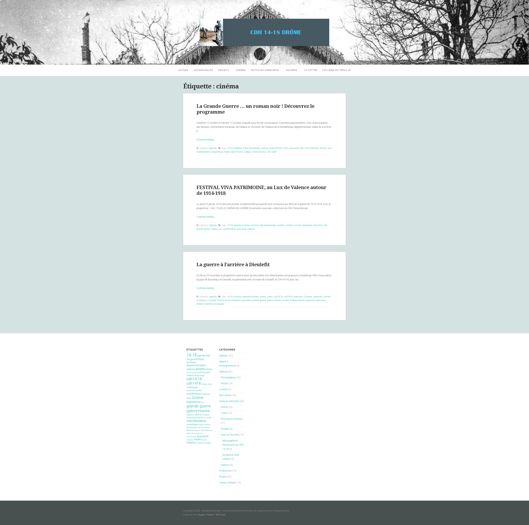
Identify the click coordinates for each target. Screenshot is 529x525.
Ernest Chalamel (232, 300)
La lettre (310, 70)
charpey (204, 384)
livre (329, 148)
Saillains (248, 152)
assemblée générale (193, 373)
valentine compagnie (214, 304)
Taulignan (190, 440)
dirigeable (307, 225)
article (208, 369)
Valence (251, 229)
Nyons (201, 424)
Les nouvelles (203, 70)
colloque (192, 387)
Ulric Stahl (272, 152)
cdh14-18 (278, 296)
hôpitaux (190, 415)
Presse (224, 383)
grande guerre (203, 229)
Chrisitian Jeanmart (313, 296)
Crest (285, 148)
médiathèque (217, 152)
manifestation (203, 152)
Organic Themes (206, 514)
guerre (270, 300)
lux (220, 229)
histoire (214, 229)
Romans (225, 428)
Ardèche (191, 369)
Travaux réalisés (227, 482)
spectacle (241, 229)
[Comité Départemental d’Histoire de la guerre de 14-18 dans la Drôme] (264, 32)
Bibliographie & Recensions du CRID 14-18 (233, 444)
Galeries (291, 70)
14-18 (230, 148)
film (302, 148)
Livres (224, 413)
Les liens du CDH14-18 (336, 70)
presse (190, 430)
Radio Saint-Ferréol (233, 152)
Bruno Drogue (200, 376)
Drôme (220, 300)
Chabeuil (238, 148)
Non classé (225, 395)
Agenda (241, 70)
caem (270, 296)
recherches (197, 430)
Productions (225, 470)
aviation (281, 225)
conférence (202, 300)
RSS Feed (220, 514)
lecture (323, 148)
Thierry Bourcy (259, 152)
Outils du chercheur (265, 70)
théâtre (199, 304)
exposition (294, 148)
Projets (223, 70)
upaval (204, 440)
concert (298, 225)
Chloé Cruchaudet (251, 148)
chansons (298, 296)
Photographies (228, 377)
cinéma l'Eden (275, 148)
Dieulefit (212, 300)
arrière (263, 296)
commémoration (194, 390)
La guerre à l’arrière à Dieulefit (233, 264)
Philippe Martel (297, 300)
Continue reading (205, 139)
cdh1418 (288, 296)
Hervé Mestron (312, 148)
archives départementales (263, 225)
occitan (285, 300)
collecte (210, 384)
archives (246, 225)
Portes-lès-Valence (204, 427)
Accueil (183, 70)
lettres (204, 418)
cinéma (264, 148)
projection (310, 300)
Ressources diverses (232, 418)
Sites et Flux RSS (230, 434)
